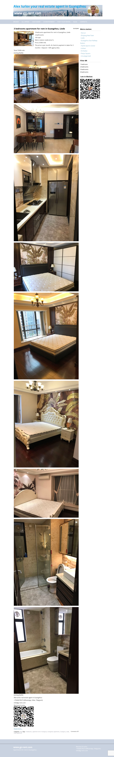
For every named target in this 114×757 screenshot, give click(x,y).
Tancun (83, 33)
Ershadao (84, 51)
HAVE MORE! (36, 22)
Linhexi (83, 48)
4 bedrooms (84, 72)
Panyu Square (85, 53)
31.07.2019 (76, 28)
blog (21, 731)
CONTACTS (83, 22)
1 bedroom (84, 64)
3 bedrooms (29, 731)
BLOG (75, 22)
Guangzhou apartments (54, 731)
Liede (67, 731)
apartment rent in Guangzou (40, 731)
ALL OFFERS (25, 22)
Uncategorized (86, 56)
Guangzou (63, 731)
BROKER (16, 22)
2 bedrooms (84, 67)
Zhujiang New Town (87, 35)
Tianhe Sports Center (88, 46)
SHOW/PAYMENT (49, 22)
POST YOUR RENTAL (64, 22)
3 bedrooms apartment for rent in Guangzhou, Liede (39, 28)
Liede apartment (18, 733)
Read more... (18, 729)
